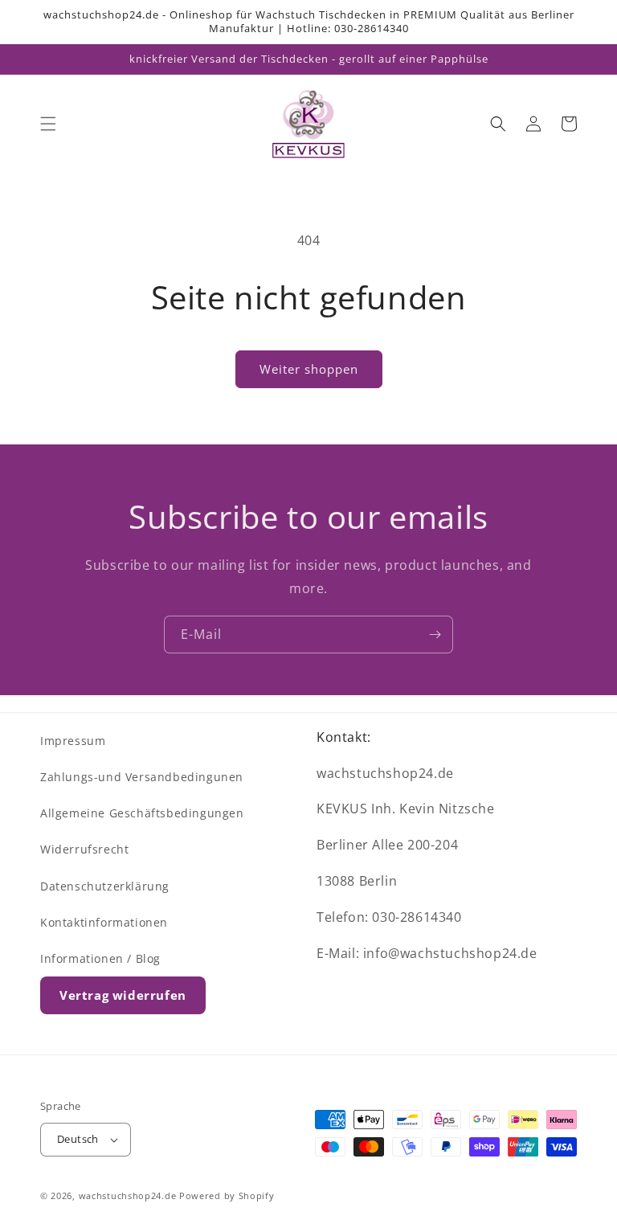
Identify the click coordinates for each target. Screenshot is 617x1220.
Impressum (72, 740)
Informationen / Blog (100, 958)
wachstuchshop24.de (128, 1195)
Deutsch (78, 1139)
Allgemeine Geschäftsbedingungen (142, 813)
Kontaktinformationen (104, 922)
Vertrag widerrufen (122, 995)
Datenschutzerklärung (105, 886)
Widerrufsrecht (84, 849)
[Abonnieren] (434, 634)
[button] (48, 123)
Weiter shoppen (308, 369)
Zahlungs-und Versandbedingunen (141, 776)
